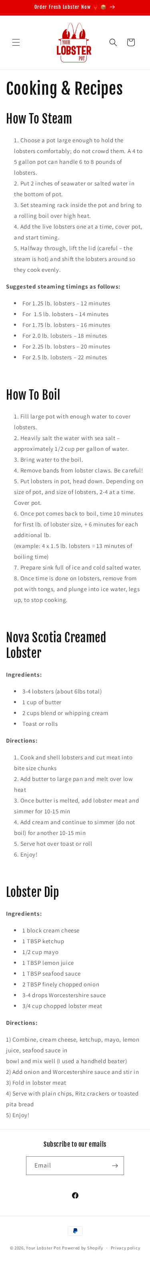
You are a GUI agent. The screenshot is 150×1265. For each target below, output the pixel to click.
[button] (16, 42)
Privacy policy (125, 1248)
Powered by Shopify (82, 1248)
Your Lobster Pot (43, 1248)
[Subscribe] (115, 1165)
